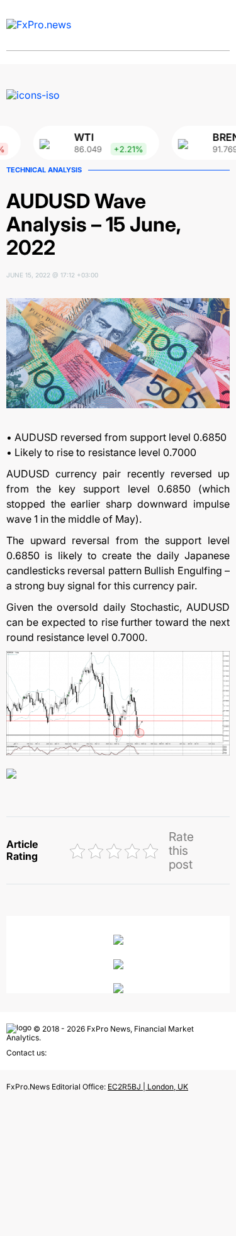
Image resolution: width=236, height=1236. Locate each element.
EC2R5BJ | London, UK (148, 1086)
